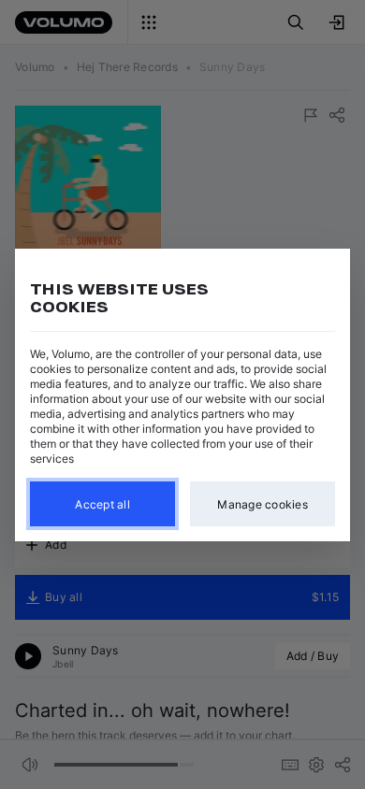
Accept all (102, 503)
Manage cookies (262, 503)
